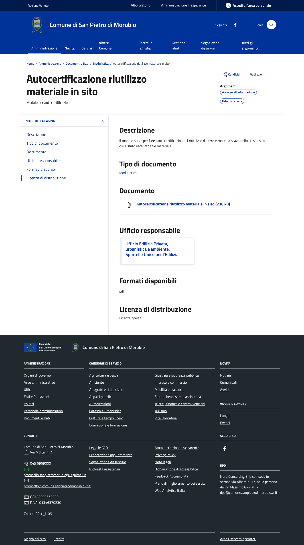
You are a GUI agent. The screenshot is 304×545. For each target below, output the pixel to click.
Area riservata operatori (238, 538)
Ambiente (96, 382)
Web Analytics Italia (170, 490)
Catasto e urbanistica (105, 411)
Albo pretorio (140, 5)
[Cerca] (271, 25)
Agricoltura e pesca (103, 375)
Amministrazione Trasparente (183, 5)
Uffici (28, 389)
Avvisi (224, 389)
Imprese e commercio (171, 382)
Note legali (163, 462)
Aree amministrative (39, 382)
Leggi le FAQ (98, 447)
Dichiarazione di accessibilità (176, 469)
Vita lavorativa (166, 418)
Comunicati (228, 382)
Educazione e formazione (108, 425)
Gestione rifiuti (178, 45)
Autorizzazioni (100, 403)
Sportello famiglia (145, 45)
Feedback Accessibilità (171, 476)
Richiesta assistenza (104, 469)
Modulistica (128, 172)
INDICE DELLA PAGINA (40, 121)
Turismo (161, 411)
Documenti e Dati (37, 418)
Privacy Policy (165, 454)
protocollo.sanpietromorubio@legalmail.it (55, 474)
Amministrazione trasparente (177, 447)
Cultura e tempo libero (106, 418)
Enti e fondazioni (36, 396)
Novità (70, 48)
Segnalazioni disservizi (210, 45)
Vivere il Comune (105, 45)
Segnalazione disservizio (107, 462)
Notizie (225, 375)
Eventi (225, 422)
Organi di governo (37, 375)
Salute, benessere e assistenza (178, 396)
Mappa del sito (35, 538)
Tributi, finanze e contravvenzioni (180, 403)
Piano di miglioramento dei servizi (180, 483)
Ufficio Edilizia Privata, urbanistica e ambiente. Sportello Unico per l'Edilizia (152, 249)
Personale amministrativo (43, 411)
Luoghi (225, 415)
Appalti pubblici (100, 396)
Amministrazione (44, 48)
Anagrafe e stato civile (106, 389)
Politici (29, 403)
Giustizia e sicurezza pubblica (177, 375)
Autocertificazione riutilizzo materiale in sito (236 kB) (183, 204)
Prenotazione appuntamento (110, 454)
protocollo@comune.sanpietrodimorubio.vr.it (57, 486)
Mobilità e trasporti (169, 389)
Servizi (87, 48)
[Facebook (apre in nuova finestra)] (233, 25)
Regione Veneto (38, 5)
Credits (59, 538)
